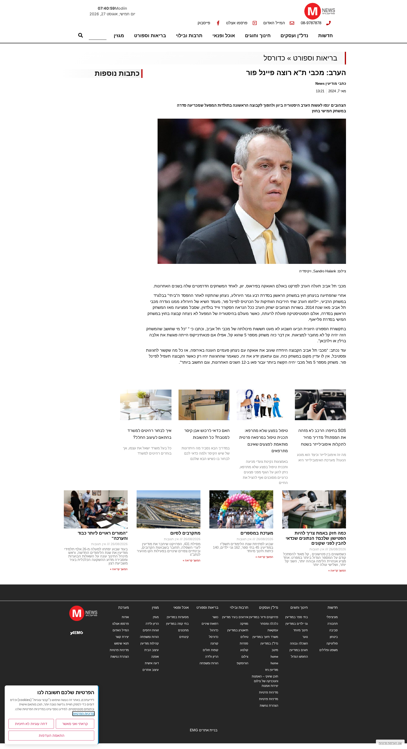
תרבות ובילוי (189, 35)
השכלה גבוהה (299, 643)
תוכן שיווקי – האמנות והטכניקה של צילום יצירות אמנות (265, 681)
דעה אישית (152, 663)
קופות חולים (210, 650)
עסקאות (273, 630)
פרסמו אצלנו (120, 623)
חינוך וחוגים (258, 35)
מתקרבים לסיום (185, 533)
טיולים (244, 637)
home (274, 656)
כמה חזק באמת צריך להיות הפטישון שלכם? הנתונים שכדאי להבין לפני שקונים (316, 538)
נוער (305, 637)
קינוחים (184, 637)
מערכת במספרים (256, 533)
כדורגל (214, 630)
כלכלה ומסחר (269, 623)
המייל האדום (121, 630)
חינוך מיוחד (300, 630)
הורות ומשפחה (208, 663)
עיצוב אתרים (150, 670)
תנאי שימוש (121, 643)
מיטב (275, 650)
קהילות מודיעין (149, 643)
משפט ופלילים (328, 650)
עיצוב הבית (151, 650)
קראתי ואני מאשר (75, 723)
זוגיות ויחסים (151, 630)
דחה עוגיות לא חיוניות (31, 723)
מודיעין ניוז (271, 670)
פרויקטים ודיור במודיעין (263, 617)
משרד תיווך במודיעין (265, 637)
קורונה (214, 643)
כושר (215, 617)
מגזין (119, 35)
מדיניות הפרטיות (83, 714)
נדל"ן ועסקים (294, 35)
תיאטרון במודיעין (237, 630)
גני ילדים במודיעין (296, 623)
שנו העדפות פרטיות (390, 743)
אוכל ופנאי (223, 35)
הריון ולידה (211, 656)
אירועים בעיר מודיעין (235, 617)
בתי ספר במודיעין (296, 617)
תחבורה (332, 623)
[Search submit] (80, 35)
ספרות (244, 643)
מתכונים (183, 630)
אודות (125, 617)
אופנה (155, 656)
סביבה (333, 630)
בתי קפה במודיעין (177, 623)
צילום (244, 656)
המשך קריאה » (337, 570)
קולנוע (244, 650)
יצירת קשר (122, 637)
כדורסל (274, 58)
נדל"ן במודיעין (269, 643)
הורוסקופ (242, 663)
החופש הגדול (299, 656)
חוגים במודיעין (298, 650)
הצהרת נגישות (269, 705)
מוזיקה (244, 623)
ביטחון (334, 637)
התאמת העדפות (51, 735)
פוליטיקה (332, 643)
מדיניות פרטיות (268, 692)
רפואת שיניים (210, 623)
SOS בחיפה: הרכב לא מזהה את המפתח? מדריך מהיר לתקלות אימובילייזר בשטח (322, 437)
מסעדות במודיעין (178, 617)
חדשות (325, 35)
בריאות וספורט (150, 35)
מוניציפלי (332, 617)
